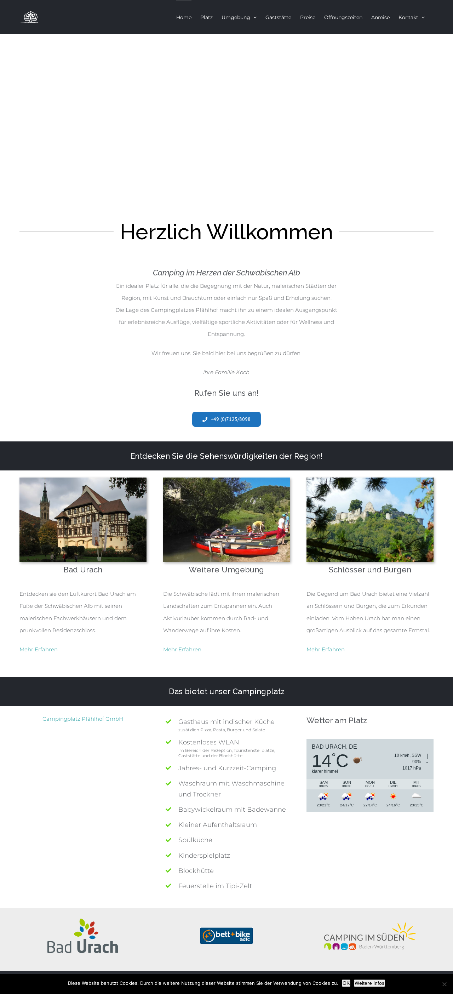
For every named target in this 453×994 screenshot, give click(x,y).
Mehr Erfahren (38, 649)
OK (346, 983)
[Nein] (444, 984)
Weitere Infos (369, 983)
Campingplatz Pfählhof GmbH (82, 718)
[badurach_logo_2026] (82, 921)
